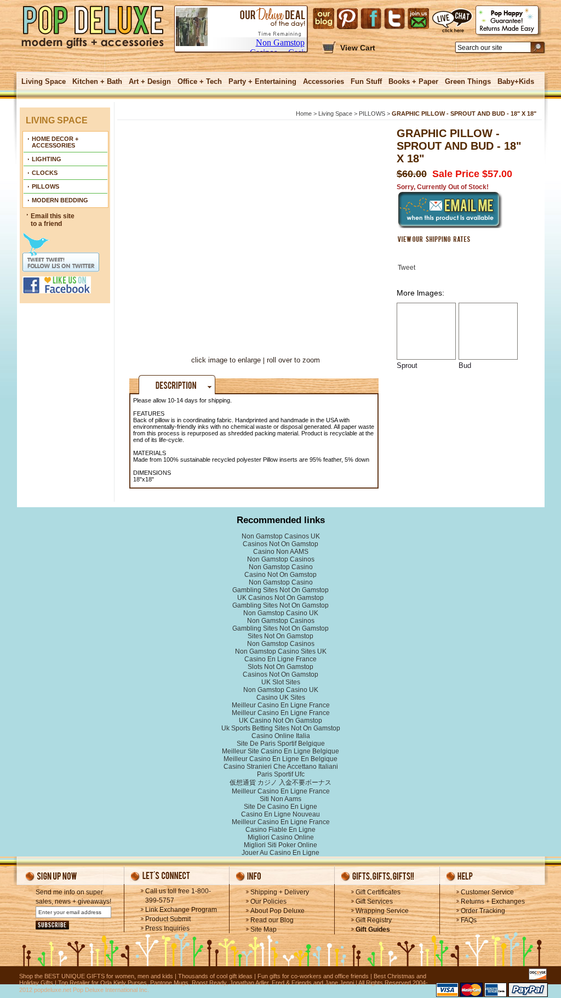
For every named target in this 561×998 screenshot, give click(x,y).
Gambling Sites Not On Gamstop (280, 590)
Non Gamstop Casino (281, 567)
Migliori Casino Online (281, 837)
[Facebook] (370, 18)
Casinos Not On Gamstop (280, 544)
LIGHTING (46, 159)
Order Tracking (483, 911)
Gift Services (374, 901)
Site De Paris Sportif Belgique (281, 743)
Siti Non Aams (280, 799)
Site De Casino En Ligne (280, 806)
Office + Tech (200, 81)
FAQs (469, 920)
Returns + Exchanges (493, 901)
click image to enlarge (226, 360)
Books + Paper (413, 81)
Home (304, 113)
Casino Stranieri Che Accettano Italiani (281, 766)
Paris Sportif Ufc (281, 774)
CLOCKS (45, 172)
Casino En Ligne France (280, 659)
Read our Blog (272, 920)
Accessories (323, 81)
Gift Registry (374, 920)
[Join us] (418, 18)
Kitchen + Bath (97, 81)
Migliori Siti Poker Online (280, 845)
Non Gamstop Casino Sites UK (281, 651)
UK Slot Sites (280, 682)
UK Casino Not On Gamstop (280, 720)
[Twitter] (394, 18)
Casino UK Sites (280, 697)
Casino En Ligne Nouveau (280, 814)
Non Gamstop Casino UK (280, 613)
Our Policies (268, 901)
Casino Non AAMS (280, 551)
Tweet (406, 267)
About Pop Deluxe (277, 911)
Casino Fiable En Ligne (280, 829)
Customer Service (487, 892)
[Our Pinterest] (347, 18)
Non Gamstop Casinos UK (281, 536)
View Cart (357, 47)
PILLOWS (45, 186)
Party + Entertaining (262, 81)
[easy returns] (508, 21)
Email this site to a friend (53, 220)
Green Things (468, 81)
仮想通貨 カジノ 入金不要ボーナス (280, 782)
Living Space (43, 81)
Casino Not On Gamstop (280, 575)
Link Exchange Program (181, 910)
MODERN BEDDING (60, 200)
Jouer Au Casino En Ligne (280, 853)
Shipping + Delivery (279, 892)
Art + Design (150, 81)
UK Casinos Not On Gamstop (280, 598)
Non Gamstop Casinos (280, 559)
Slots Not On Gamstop (280, 667)
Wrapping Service (382, 911)
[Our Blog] (323, 18)
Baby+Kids (515, 81)
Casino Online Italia (280, 736)
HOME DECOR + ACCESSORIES (55, 142)
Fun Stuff (366, 81)
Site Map (263, 929)
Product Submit (168, 919)
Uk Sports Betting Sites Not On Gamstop (280, 728)
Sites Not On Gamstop (280, 636)
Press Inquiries (167, 928)
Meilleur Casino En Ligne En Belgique (280, 759)
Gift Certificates (378, 892)
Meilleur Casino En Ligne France (281, 705)
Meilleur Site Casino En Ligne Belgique (280, 751)
